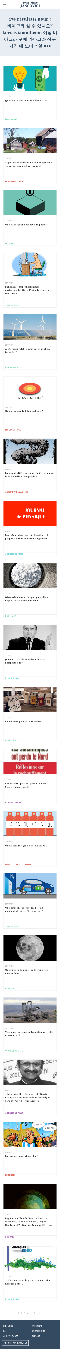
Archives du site (10, 1336)
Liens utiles (8, 1326)
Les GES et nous (13, 430)
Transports (11, 305)
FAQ (5, 1331)
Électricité (11, 119)
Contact (36, 1336)
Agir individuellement (16, 492)
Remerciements (38, 1331)
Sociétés (10, 1237)
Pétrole (9, 243)
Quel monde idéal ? (15, 181)
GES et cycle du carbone (18, 864)
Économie (10, 1175)
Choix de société (14, 740)
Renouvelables (13, 367)
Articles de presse (14, 554)
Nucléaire (10, 616)
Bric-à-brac (12, 678)
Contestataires (13, 802)
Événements (37, 1326)
